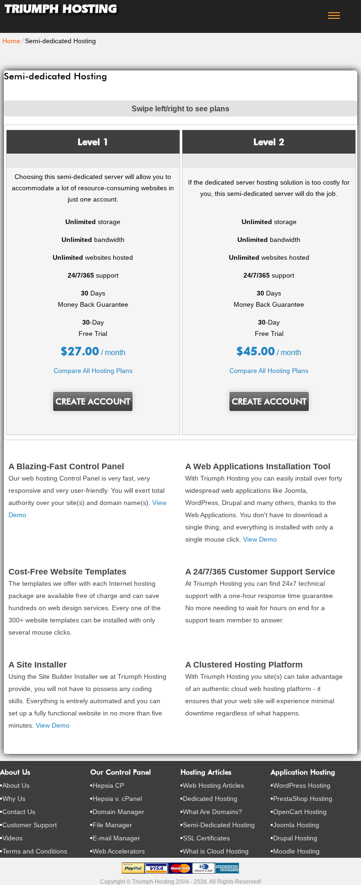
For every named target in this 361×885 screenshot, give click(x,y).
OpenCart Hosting (300, 811)
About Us (16, 785)
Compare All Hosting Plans (93, 370)
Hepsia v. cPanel (117, 798)
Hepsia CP (108, 785)
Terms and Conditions (34, 851)
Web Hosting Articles (213, 785)
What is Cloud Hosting (216, 851)
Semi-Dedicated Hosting (219, 825)
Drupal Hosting (295, 838)
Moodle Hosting (296, 851)
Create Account (92, 401)
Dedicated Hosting (210, 798)
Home (11, 41)
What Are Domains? (212, 811)
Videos (12, 838)
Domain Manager (118, 811)
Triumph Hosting (61, 8)
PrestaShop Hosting (302, 798)
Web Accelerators (119, 851)
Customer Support (29, 825)
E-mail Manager (116, 838)
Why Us (13, 798)
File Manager (112, 825)
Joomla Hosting (296, 825)
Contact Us (18, 811)
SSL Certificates (206, 838)
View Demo (260, 539)
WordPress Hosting (301, 785)
